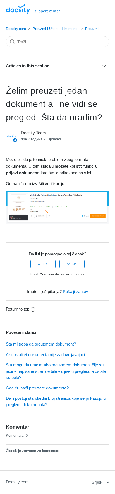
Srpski (98, 482)
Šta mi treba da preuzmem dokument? (41, 344)
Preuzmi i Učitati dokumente (55, 29)
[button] (104, 10)
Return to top (17, 309)
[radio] (43, 264)
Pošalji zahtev (75, 291)
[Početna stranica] (33, 12)
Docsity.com (16, 29)
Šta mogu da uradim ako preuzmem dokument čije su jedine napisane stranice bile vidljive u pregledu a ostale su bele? (56, 371)
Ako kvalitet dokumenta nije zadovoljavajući (45, 354)
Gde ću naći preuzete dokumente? (37, 388)
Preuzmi (92, 29)
